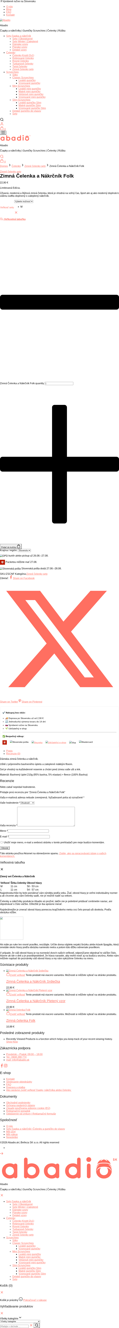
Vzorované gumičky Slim (32, 108)
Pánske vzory (19, 47)
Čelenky (10, 52)
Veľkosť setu (7, 207)
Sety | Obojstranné (22, 38)
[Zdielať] (102, 3)
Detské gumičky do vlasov (26, 111)
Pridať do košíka (9, 547)
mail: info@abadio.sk (17, 1060)
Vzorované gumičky (29, 83)
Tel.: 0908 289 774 (16, 1057)
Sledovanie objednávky (19, 1081)
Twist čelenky (19, 66)
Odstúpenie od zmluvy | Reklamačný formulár (31, 1113)
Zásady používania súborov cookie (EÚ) (28, 1108)
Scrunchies (12, 72)
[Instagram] (5, 1066)
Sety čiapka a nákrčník (18, 36)
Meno (4, 831)
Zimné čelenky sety (23, 69)
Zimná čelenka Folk (20, 1020)
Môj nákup (12, 1134)
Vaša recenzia (8, 825)
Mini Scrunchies (21, 86)
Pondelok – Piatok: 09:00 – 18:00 (24, 1054)
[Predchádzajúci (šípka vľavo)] (5, 664)
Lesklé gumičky (27, 80)
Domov (4, 166)
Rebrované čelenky (23, 58)
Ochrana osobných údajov (20, 1105)
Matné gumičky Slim (30, 105)
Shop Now (12, 1041)
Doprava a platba (15, 1087)
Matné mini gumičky (29, 91)
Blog (8, 9)
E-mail (4, 836)
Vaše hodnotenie (10, 802)
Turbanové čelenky (22, 63)
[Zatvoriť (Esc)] (108, 3)
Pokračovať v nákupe (35, 1300)
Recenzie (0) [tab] (13, 753)
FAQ (8, 12)
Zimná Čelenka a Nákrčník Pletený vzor (35, 1001)
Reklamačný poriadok (18, 1111)
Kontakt (10, 15)
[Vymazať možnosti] (16, 213)
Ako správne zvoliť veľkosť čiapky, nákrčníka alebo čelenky (39, 1090)
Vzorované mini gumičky (32, 97)
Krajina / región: (9, 550)
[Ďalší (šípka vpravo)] (113, 664)
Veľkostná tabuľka (14, 219)
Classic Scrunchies (23, 77)
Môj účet (10, 1131)
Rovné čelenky (20, 61)
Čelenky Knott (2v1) (23, 55)
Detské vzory (19, 49)
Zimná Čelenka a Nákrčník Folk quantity (22, 383)
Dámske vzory (20, 44)
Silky (15, 75)
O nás (9, 1126)
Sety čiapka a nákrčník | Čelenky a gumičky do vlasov (35, 1129)
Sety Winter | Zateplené (25, 41)
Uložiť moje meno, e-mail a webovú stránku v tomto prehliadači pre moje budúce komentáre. (54, 842)
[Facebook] (2, 1066)
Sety (14, 113)
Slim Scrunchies (21, 100)
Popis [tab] (9, 751)
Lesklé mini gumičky (30, 88)
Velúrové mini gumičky (31, 94)
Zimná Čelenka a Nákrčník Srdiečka (33, 981)
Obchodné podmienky (18, 1102)
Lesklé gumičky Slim (30, 102)
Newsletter (12, 1137)
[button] (26, 206)
